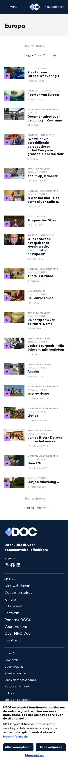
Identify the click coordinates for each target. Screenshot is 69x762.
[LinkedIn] (18, 565)
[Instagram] (6, 565)
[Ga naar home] (34, 7)
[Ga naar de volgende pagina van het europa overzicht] (54, 55)
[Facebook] (12, 565)
